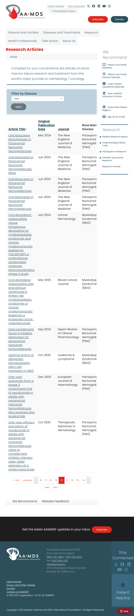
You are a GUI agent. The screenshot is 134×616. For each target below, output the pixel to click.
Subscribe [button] (97, 19)
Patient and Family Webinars (114, 66)
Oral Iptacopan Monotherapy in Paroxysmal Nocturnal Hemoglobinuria (19, 143)
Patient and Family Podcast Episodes (114, 76)
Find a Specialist (76, 6)
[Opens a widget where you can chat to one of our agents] (124, 611)
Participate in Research (114, 151)
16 (42, 480)
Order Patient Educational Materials (113, 85)
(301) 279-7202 (74, 557)
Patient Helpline (56, 6)
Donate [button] (119, 19)
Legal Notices (14, 581)
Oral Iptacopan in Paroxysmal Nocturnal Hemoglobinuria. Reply (20, 165)
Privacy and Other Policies (21, 585)
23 (79, 480)
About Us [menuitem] (69, 41)
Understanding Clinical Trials (113, 144)
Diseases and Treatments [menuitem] (61, 32)
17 (47, 480)
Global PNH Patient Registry (114, 109)
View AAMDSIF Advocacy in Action (112, 95)
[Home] (25, 11)
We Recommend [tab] (24, 501)
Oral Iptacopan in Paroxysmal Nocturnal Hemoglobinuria (20, 185)
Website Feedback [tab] (55, 501)
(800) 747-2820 (55, 557)
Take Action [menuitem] (49, 41)
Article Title (17, 129)
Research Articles (111, 166)
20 (62, 480)
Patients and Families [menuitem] (23, 32)
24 (84, 480)
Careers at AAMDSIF (18, 591)
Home (13, 56)
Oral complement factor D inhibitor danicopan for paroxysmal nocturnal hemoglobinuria (21, 339)
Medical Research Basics (115, 136)
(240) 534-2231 (59, 560)
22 (73, 480)
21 (67, 480)
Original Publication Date (46, 125)
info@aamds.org (56, 564)
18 (52, 480)
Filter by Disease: (24, 93)
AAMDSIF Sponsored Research (112, 159)
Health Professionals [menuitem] (22, 41)
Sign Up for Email (116, 116)
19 (57, 480)
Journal (63, 129)
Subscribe (101, 529)
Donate (11, 588)
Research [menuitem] (91, 32)
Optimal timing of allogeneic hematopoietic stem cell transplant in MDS (21, 363)
